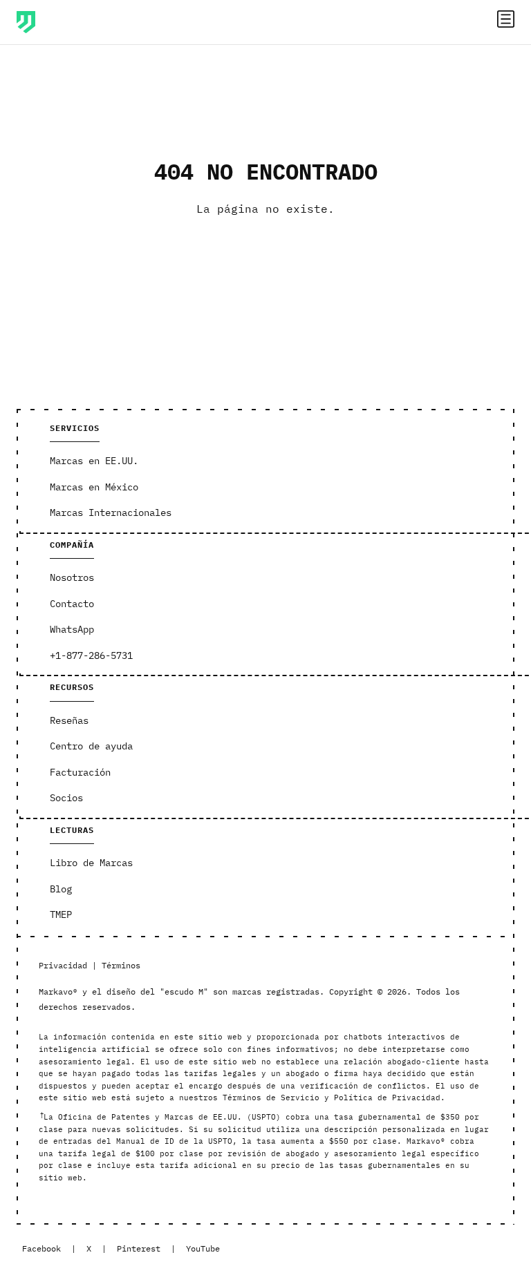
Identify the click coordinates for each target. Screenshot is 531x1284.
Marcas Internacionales (110, 512)
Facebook (41, 1248)
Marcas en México (94, 487)
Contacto (72, 603)
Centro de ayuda (91, 746)
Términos (121, 965)
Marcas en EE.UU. (94, 460)
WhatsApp (72, 629)
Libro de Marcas (91, 862)
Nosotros (72, 577)
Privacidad (63, 965)
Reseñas (69, 720)
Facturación (80, 772)
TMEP (61, 914)
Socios (66, 798)
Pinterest (138, 1248)
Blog (61, 889)
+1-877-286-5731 (91, 655)
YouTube (203, 1248)
